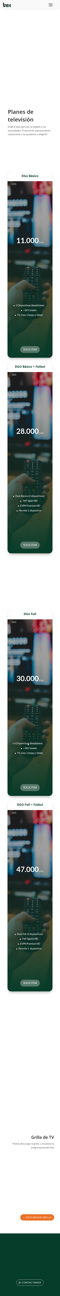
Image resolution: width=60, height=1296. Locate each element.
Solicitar (30, 349)
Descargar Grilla (39, 1217)
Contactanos (31, 1282)
